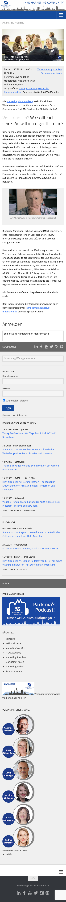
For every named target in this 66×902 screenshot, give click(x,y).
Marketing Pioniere (13, 23)
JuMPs (9, 854)
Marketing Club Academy (20, 101)
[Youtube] (46, 347)
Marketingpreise (14, 666)
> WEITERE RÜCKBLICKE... (15, 569)
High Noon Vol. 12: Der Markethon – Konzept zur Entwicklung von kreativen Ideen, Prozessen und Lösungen (28, 486)
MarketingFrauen (15, 662)
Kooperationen (14, 671)
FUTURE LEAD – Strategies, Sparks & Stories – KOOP (30, 548)
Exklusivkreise (13, 643)
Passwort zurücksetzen (14, 415)
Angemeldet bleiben (17, 401)
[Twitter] (51, 347)
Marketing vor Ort (15, 648)
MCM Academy (13, 653)
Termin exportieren (51, 73)
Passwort (7, 388)
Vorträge (10, 639)
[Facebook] (41, 347)
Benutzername (10, 376)
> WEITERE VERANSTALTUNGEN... (19, 510)
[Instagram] (56, 347)
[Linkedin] (36, 347)
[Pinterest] (62, 347)
